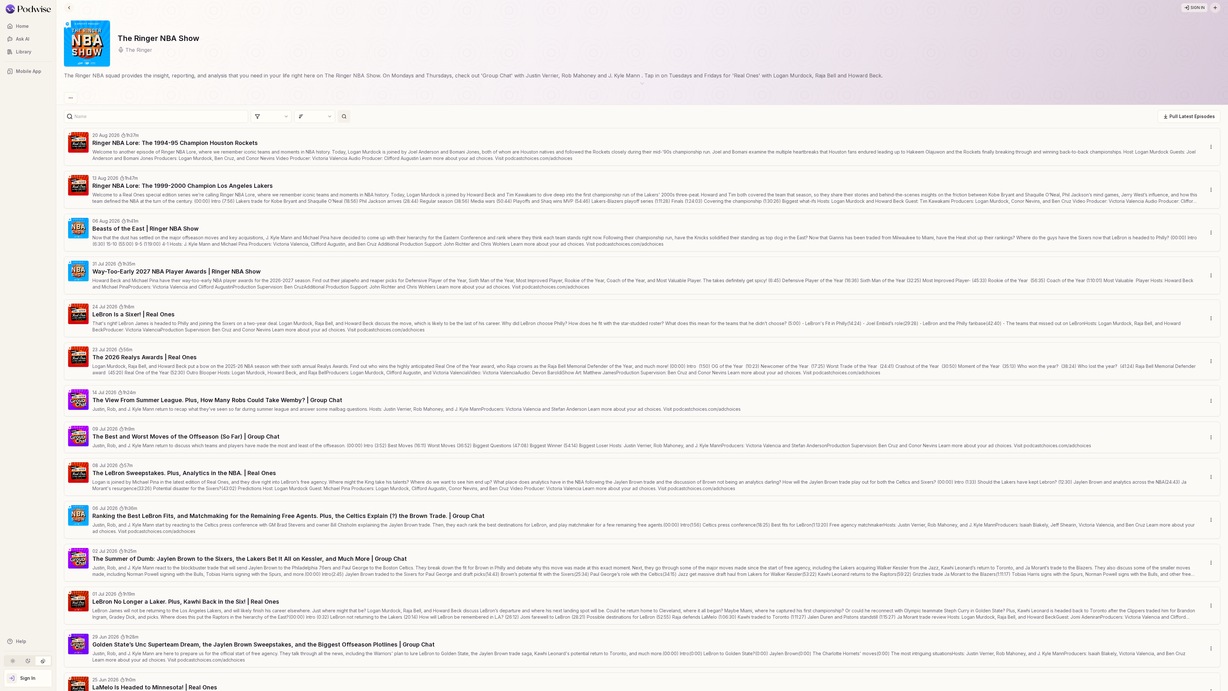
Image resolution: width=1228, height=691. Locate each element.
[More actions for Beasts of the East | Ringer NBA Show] (1211, 232)
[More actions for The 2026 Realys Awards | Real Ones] (1211, 361)
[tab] (12, 660)
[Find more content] (1215, 8)
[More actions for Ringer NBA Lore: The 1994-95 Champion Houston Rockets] (1211, 146)
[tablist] (28, 661)
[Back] (69, 8)
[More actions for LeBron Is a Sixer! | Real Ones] (1211, 318)
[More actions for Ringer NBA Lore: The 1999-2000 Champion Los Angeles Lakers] (1211, 189)
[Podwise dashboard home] (28, 9)
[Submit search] (344, 116)
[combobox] (271, 116)
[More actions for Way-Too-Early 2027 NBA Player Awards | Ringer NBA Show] (1211, 275)
